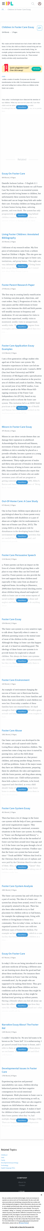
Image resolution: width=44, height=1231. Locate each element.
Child (2, 1157)
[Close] (41, 1195)
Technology (4, 1165)
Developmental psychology (9, 1163)
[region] (22, 1211)
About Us (22, 1182)
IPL (3, 9)
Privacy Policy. (23, 1223)
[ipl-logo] (9, 5)
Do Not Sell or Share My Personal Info (22, 1227)
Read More (22, 215)
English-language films (8, 1168)
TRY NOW (36, 69)
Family (3, 1160)
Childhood (4, 1155)
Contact (22, 1185)
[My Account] (40, 4)
